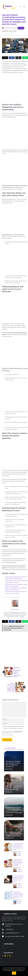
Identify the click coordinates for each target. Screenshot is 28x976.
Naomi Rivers (8, 28)
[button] (20, 6)
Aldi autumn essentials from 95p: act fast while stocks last (13, 787)
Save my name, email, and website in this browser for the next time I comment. (13, 727)
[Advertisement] (14, 89)
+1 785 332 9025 (9, 929)
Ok (14, 973)
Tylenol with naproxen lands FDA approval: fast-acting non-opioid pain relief (18, 894)
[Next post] (24, 687)
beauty (13, 612)
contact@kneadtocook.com (12, 933)
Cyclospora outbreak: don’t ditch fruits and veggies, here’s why (13, 833)
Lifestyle (21, 28)
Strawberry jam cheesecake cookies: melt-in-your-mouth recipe (16, 672)
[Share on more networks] (18, 57)
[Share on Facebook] (12, 57)
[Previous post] (4, 672)
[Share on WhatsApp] (25, 57)
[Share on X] (5, 57)
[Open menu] (3, 947)
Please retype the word (12, 732)
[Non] (26, 971)
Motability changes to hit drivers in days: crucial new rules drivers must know (18, 846)
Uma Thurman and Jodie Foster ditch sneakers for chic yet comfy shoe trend (18, 878)
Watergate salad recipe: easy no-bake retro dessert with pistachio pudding (18, 862)
